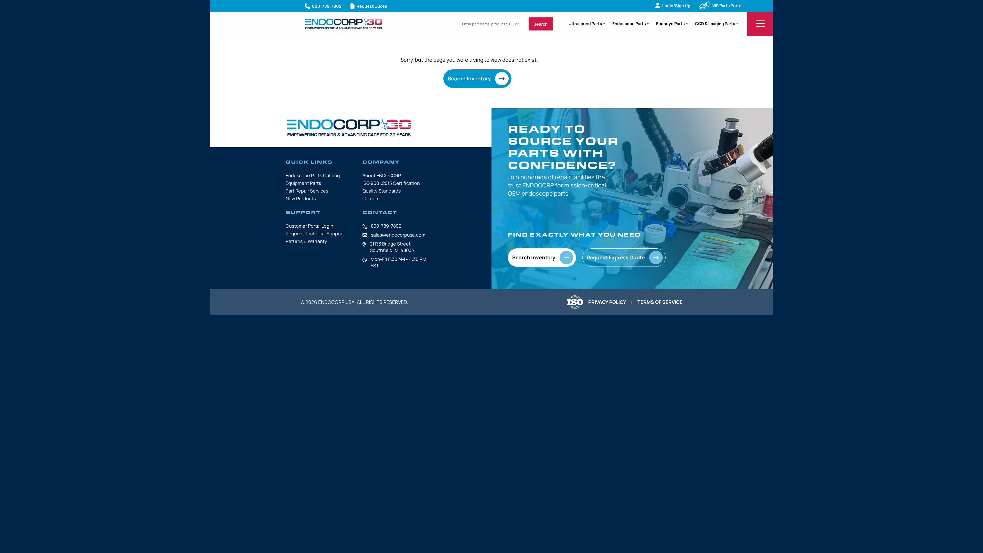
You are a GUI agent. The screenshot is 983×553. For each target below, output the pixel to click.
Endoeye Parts (670, 23)
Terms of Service (659, 302)
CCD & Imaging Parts (715, 23)
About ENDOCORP (381, 175)
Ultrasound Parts (585, 23)
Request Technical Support (315, 233)
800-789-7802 (386, 226)
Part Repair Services (307, 191)
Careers (370, 198)
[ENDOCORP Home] (343, 24)
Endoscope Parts (629, 23)
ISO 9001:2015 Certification (391, 183)
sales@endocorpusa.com (398, 235)
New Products (301, 198)
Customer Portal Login (309, 226)
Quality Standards (381, 191)
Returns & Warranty (306, 241)
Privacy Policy (607, 302)
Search (540, 24)
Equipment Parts (303, 183)
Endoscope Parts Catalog (313, 175)
